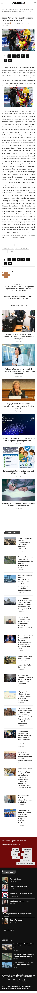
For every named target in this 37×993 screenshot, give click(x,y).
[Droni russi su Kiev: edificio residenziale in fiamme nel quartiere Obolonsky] (10, 541)
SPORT (14, 855)
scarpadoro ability (22, 248)
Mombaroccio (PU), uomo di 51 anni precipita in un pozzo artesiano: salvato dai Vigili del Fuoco (25, 662)
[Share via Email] (10, 60)
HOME (15, 849)
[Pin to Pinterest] (23, 56)
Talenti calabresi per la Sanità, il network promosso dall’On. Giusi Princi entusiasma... (18, 371)
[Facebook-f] (4, 980)
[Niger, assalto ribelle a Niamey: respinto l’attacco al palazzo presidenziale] (10, 695)
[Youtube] (14, 980)
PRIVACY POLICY (8, 930)
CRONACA (27, 849)
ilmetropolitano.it (7, 9)
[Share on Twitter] (18, 56)
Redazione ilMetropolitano (21, 894)
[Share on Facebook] (14, 56)
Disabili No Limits (8, 245)
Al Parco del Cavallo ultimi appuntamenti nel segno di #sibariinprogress (25, 756)
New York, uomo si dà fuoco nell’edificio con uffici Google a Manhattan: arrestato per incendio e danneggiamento (25, 583)
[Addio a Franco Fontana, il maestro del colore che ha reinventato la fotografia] (10, 678)
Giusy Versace (21, 245)
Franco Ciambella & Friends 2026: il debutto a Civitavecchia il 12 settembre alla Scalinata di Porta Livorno (25, 642)
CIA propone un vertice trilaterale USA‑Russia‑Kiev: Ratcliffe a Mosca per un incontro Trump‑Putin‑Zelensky (25, 604)
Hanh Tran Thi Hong (18, 886)
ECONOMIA (27, 855)
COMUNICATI (17, 9)
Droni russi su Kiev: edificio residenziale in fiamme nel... (23, 946)
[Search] (35, 3)
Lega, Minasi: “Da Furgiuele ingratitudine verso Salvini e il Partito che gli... (18, 406)
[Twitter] (9, 980)
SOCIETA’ (28, 857)
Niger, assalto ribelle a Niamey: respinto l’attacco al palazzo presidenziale (24, 696)
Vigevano (11, 251)
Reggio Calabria (8, 248)
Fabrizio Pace (15, 879)
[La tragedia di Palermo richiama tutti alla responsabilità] (18, 457)
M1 (13, 271)
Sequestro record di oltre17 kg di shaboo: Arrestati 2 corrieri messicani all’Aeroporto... (18, 336)
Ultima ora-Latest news (26, 863)
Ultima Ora (7, 940)
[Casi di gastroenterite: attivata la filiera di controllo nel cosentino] (18, 490)
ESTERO (28, 852)
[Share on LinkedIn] (27, 56)
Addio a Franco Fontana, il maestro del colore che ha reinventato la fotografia (25, 679)
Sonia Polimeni (16, 920)
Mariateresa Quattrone (19, 901)
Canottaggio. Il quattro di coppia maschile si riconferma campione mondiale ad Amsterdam (24, 816)
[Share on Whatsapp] (5, 60)
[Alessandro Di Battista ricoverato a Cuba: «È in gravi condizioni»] (10, 799)
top (4, 251)
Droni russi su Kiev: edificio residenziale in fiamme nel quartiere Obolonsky (25, 543)
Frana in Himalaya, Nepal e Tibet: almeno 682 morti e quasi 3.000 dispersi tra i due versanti (25, 562)
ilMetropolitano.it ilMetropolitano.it (16, 914)
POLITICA (16, 852)
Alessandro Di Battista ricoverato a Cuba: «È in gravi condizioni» (25, 799)
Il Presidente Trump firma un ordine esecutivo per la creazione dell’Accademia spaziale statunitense (24, 738)
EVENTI (15, 857)
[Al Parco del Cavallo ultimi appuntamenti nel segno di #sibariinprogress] (10, 755)
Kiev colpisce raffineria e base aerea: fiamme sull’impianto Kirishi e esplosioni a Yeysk (25, 622)
